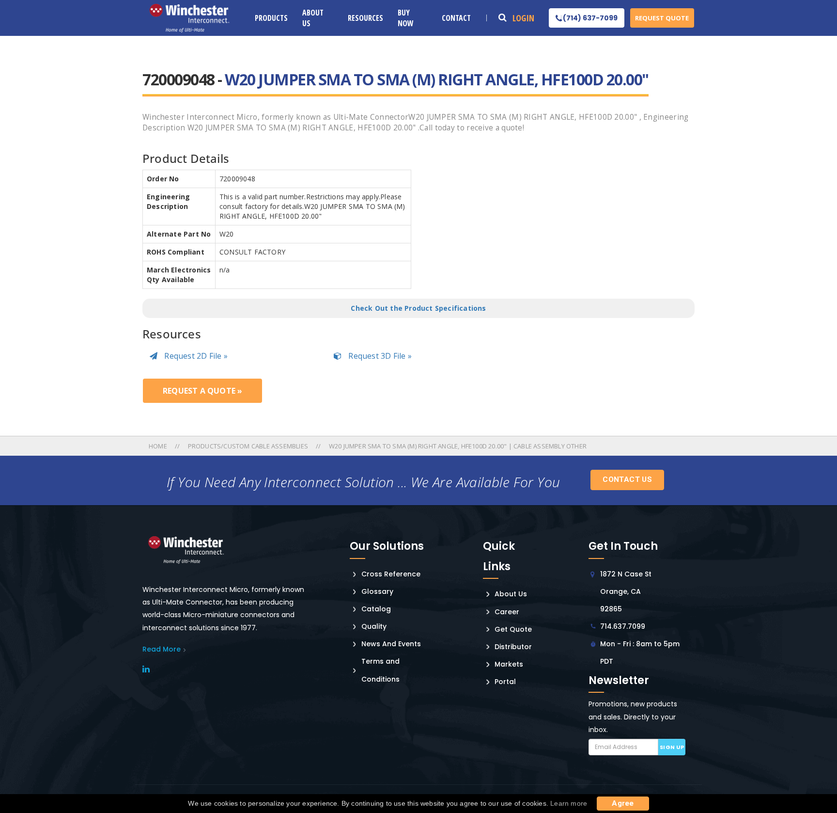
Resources (365, 18)
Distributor (513, 647)
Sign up (672, 747)
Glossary (377, 591)
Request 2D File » (195, 356)
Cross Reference (390, 574)
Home (159, 446)
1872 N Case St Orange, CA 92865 (625, 591)
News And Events (391, 644)
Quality (374, 626)
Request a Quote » (202, 390)
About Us (313, 18)
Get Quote (513, 629)
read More (161, 649)
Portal (505, 681)
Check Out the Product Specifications (418, 308)
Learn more (568, 803)
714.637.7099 (622, 626)
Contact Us (627, 479)
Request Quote (662, 18)
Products (271, 18)
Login (523, 18)
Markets (509, 664)
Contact (456, 18)
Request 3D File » (379, 356)
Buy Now (406, 18)
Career (507, 612)
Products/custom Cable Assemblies (248, 446)
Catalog (376, 609)
